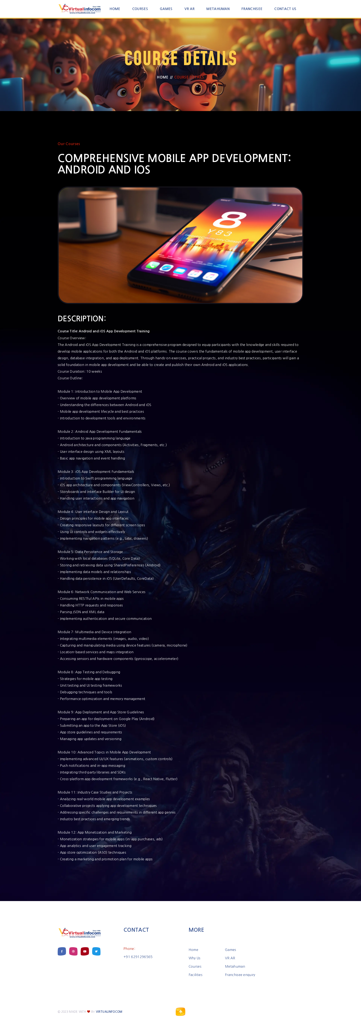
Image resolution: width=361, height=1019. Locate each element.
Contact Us (285, 8)
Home (114, 8)
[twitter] (96, 951)
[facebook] (62, 951)
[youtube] (85, 951)
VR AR (189, 8)
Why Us (195, 958)
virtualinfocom (109, 1011)
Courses (140, 8)
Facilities (195, 974)
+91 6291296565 (138, 956)
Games (166, 8)
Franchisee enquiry (240, 974)
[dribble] (73, 951)
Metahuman (218, 8)
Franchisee (252, 8)
